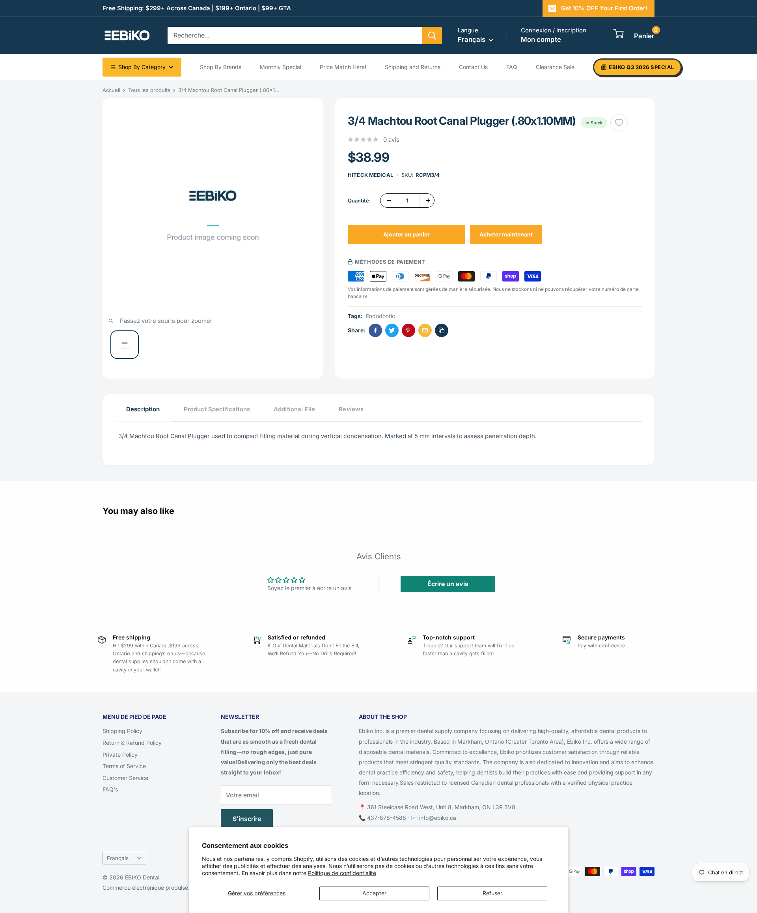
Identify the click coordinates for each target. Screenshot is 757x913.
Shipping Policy (122, 730)
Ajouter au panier (406, 234)
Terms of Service (124, 766)
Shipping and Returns (412, 67)
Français (118, 858)
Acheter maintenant (506, 234)
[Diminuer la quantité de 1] (387, 200)
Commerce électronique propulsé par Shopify (161, 887)
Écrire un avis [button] (447, 584)
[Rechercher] (432, 35)
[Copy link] (441, 330)
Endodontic (380, 316)
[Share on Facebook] (375, 330)
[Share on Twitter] (392, 330)
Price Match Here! (343, 67)
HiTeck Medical (370, 175)
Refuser (492, 893)
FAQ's (110, 789)
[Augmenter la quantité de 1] (427, 200)
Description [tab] (143, 409)
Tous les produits (149, 90)
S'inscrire (247, 819)
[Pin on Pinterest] (408, 330)
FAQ (511, 67)
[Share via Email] (425, 330)
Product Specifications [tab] (217, 409)
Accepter (374, 893)
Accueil (111, 90)
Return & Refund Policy (132, 742)
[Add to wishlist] (619, 122)
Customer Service (125, 777)
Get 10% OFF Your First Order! (604, 8)
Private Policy (120, 754)
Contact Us (473, 67)
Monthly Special (280, 67)
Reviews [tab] (351, 409)
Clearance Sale (555, 67)
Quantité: (359, 200)
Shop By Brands (220, 67)
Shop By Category (138, 67)
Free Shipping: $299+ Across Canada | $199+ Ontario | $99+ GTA (197, 8)
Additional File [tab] (294, 409)
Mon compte (541, 39)
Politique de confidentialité (342, 873)
